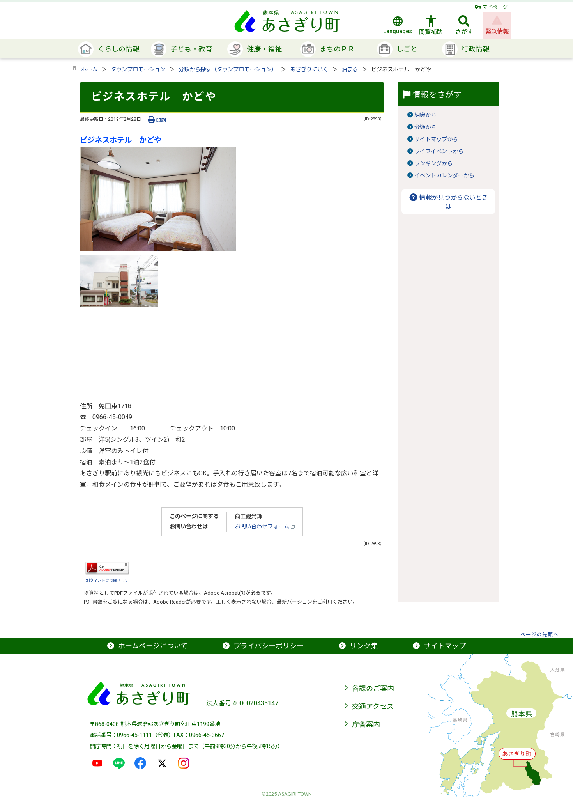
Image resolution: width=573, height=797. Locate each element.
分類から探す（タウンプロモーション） (228, 69)
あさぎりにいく (309, 69)
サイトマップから (436, 139)
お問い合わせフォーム (263, 526)
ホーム (89, 69)
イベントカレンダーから (444, 175)
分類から (425, 127)
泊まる (349, 69)
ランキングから (433, 163)
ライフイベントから (438, 151)
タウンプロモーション (138, 69)
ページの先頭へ (539, 635)
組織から (425, 115)
